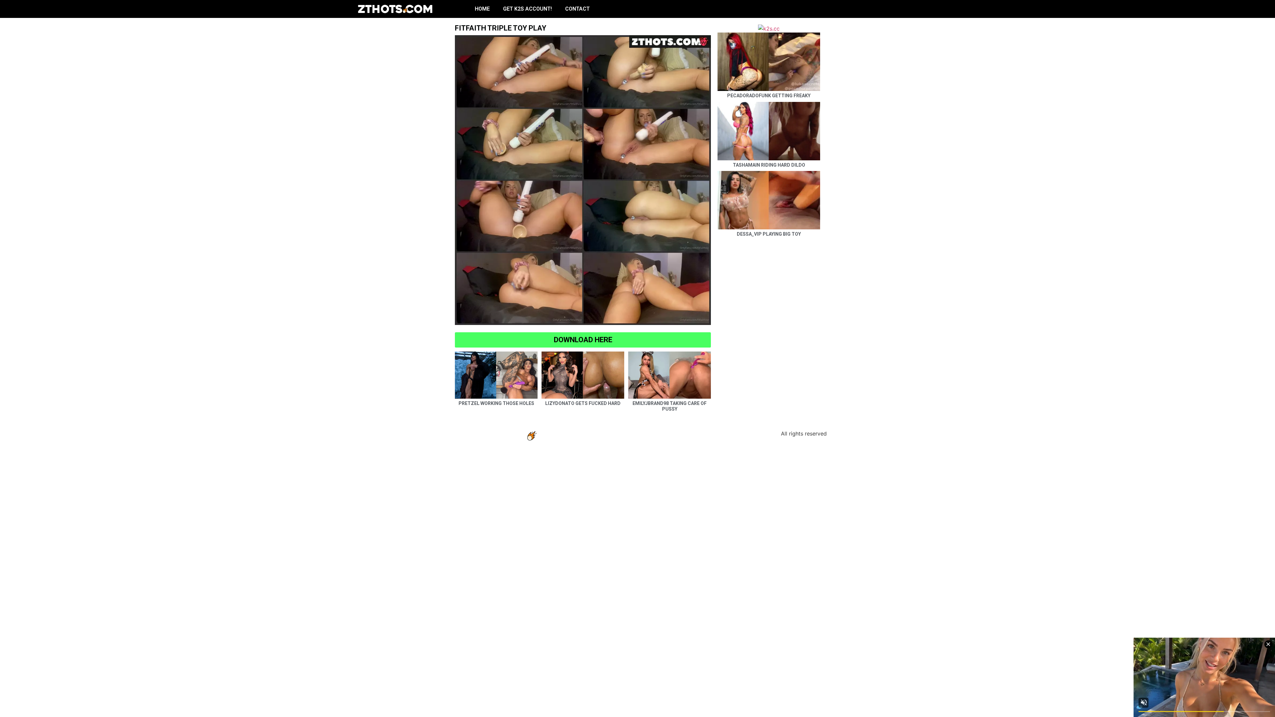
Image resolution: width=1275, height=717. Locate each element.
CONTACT (577, 9)
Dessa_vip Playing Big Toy (769, 234)
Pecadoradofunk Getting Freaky (768, 95)
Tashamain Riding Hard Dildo (769, 165)
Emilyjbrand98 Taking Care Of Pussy (670, 406)
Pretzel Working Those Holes (496, 403)
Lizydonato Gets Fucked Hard (583, 403)
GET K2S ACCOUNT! (527, 9)
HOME (482, 9)
